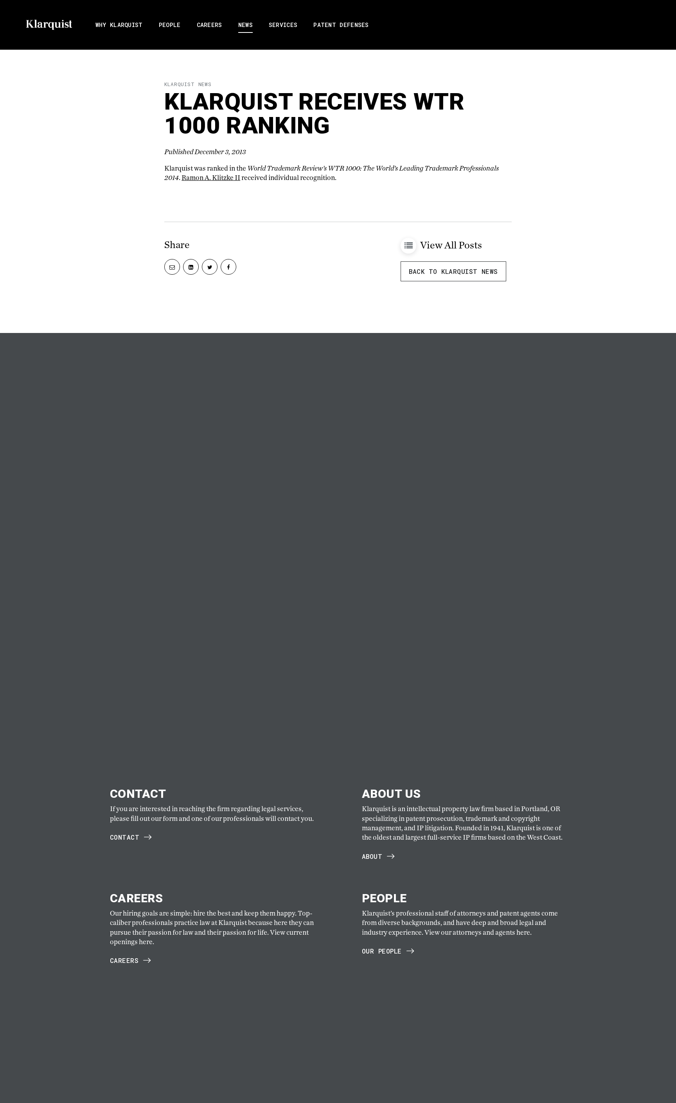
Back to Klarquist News (453, 271)
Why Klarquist (119, 25)
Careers (209, 25)
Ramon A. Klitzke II (211, 177)
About (372, 856)
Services (283, 25)
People (170, 25)
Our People (382, 951)
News (245, 25)
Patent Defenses (341, 25)
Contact (124, 837)
